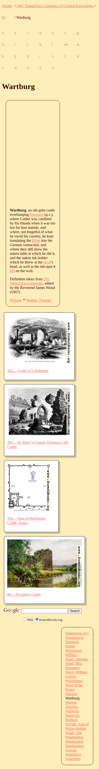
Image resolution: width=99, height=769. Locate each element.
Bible (36, 240)
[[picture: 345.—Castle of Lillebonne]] (39, 362)
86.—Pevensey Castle (24, 594)
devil (47, 262)
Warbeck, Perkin (72, 644)
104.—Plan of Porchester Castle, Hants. (26, 520)
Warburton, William (73, 652)
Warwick (72, 711)
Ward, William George (76, 674)
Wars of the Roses (74, 687)
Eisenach (36, 214)
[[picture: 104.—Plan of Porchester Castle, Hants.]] (29, 510)
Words (7, 6)
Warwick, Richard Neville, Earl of (77, 719)
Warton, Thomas (38, 300)
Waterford (72, 759)
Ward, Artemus (76, 659)
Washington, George (74, 748)
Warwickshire (75, 728)
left (12, 271)
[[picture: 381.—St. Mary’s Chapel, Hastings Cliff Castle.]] (39, 434)
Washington (74, 737)
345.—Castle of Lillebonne (28, 371)
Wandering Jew (77, 633)
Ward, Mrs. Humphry (73, 665)
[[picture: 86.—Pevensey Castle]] (44, 586)
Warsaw (16, 300)
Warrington (73, 681)
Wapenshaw (74, 637)
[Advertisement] (49, 153)
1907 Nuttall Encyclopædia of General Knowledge (55, 6)
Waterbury (73, 754)
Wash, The (73, 733)
